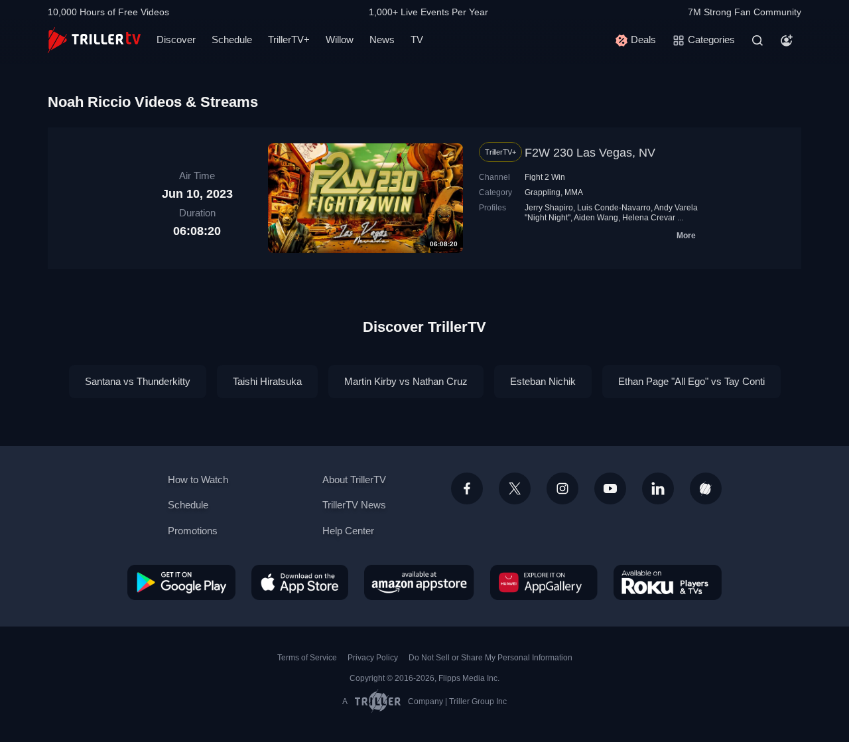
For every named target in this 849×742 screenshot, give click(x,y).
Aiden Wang (596, 217)
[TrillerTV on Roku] (668, 582)
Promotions (193, 530)
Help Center (348, 530)
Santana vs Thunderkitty (137, 381)
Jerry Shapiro (549, 207)
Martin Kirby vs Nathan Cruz (406, 381)
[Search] (757, 40)
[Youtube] (610, 488)
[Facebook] (467, 488)
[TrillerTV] (94, 40)
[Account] (786, 40)
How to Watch (198, 479)
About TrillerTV (354, 479)
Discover (176, 39)
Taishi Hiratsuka (267, 381)
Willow (340, 39)
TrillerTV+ (289, 39)
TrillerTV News (354, 504)
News (382, 39)
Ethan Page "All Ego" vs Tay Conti (691, 381)
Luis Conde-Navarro (614, 207)
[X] (515, 488)
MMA (573, 192)
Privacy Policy (373, 657)
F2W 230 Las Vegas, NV (590, 152)
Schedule (232, 39)
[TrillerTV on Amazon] (419, 582)
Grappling (542, 192)
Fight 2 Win (545, 177)
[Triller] (706, 488)
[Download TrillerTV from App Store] (299, 582)
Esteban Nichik (543, 381)
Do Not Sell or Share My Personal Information (490, 657)
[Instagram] (562, 488)
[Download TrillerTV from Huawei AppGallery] (544, 582)
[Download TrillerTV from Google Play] (181, 582)
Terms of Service (307, 657)
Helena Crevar (648, 217)
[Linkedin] (658, 488)
